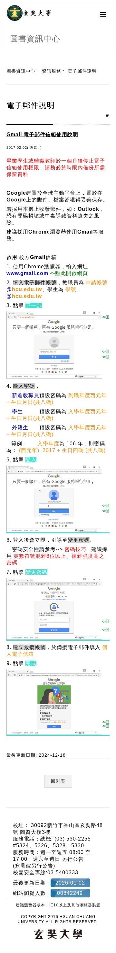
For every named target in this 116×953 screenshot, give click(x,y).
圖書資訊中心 (20, 71)
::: (2, 54)
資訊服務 (51, 71)
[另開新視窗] (29, 13)
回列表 (58, 781)
